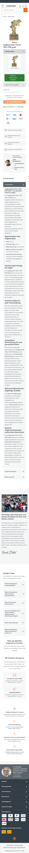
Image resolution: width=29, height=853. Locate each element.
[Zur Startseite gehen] (11, 6)
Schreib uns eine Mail (19, 168)
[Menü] (3, 6)
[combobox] (13, 10)
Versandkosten (20, 847)
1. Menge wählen (9, 51)
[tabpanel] (14, 325)
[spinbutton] (14, 71)
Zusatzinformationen (10, 471)
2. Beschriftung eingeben (12, 85)
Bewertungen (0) (9, 477)
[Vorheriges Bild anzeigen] (4, 29)
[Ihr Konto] (20, 6)
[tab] (12, 42)
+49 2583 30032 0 (19, 164)
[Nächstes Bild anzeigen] (24, 29)
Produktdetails (9, 184)
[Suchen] (25, 10)
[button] (14, 584)
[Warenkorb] (25, 6)
